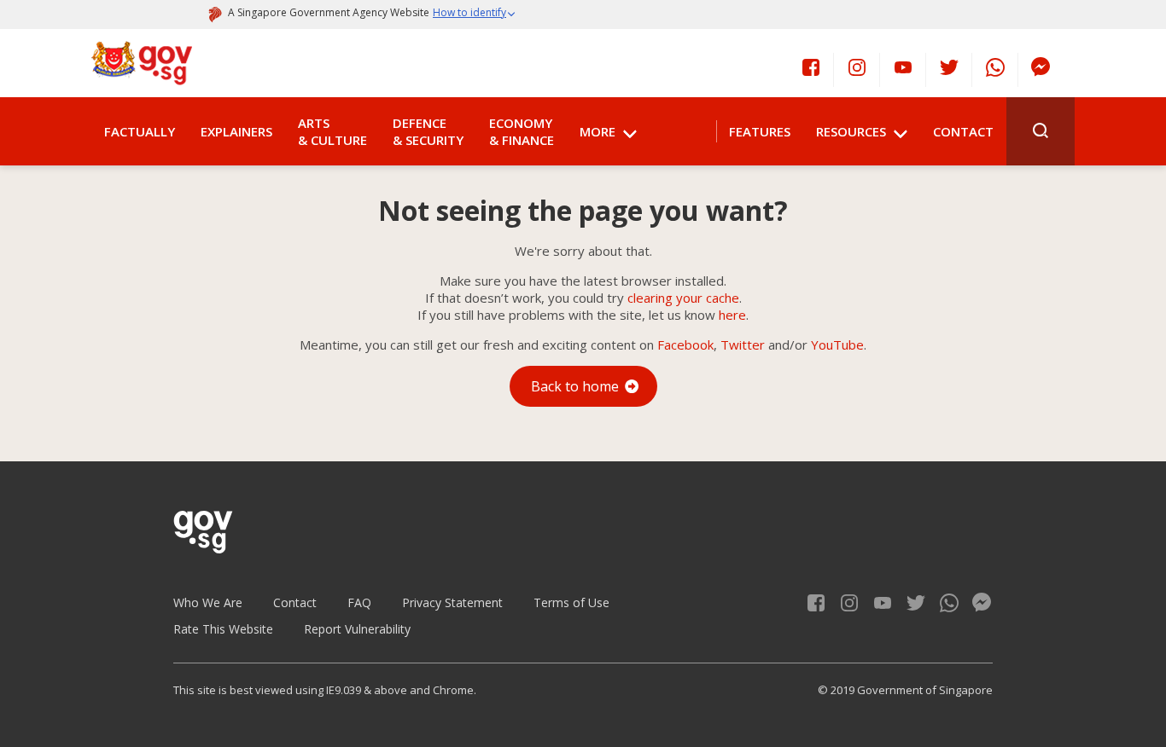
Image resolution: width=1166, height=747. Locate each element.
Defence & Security (428, 131)
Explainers (236, 131)
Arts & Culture (332, 131)
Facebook (685, 344)
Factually (139, 131)
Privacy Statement (452, 602)
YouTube (837, 344)
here (732, 314)
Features (759, 131)
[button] (474, 14)
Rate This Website (223, 629)
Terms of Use (571, 602)
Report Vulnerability (357, 629)
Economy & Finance (521, 131)
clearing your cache (683, 297)
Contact (963, 131)
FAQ (359, 602)
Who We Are (207, 602)
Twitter (742, 344)
